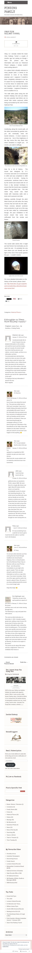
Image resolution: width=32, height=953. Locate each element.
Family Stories (11, 809)
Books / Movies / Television (14, 804)
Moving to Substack (12, 674)
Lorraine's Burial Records (14, 864)
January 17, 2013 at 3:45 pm (19, 398)
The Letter (9, 898)
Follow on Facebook (13, 777)
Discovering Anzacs (12, 858)
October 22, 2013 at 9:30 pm (19, 478)
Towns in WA (10, 835)
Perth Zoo (24, 662)
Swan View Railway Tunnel (12, 33)
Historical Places (15, 312)
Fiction (8, 812)
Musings (9, 819)
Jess (15, 391)
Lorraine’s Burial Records (14, 901)
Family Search (11, 861)
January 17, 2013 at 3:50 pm (19, 448)
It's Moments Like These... (14, 903)
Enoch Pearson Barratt (9, 662)
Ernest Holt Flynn (11, 896)
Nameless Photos (11, 824)
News (8, 827)
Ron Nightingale (16, 596)
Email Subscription (13, 751)
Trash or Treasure (11, 837)
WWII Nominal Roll (12, 882)
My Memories (10, 822)
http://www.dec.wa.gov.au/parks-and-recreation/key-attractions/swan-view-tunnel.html (15, 286)
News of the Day (11, 830)
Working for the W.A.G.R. (13, 911)
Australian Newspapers (13, 856)
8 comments (16, 43)
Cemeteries (10, 807)
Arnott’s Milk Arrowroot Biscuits (15, 909)
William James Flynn (12, 906)
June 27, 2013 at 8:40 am (20, 547)
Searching (9, 832)
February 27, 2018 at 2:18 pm (19, 603)
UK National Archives (12, 875)
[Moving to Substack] (16, 688)
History (9, 817)
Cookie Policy (5, 946)
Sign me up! (10, 765)
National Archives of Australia (15, 870)
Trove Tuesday (11, 840)
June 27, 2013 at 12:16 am (20, 528)
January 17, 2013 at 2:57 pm (19, 337)
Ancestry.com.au (11, 853)
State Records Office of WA (14, 873)
